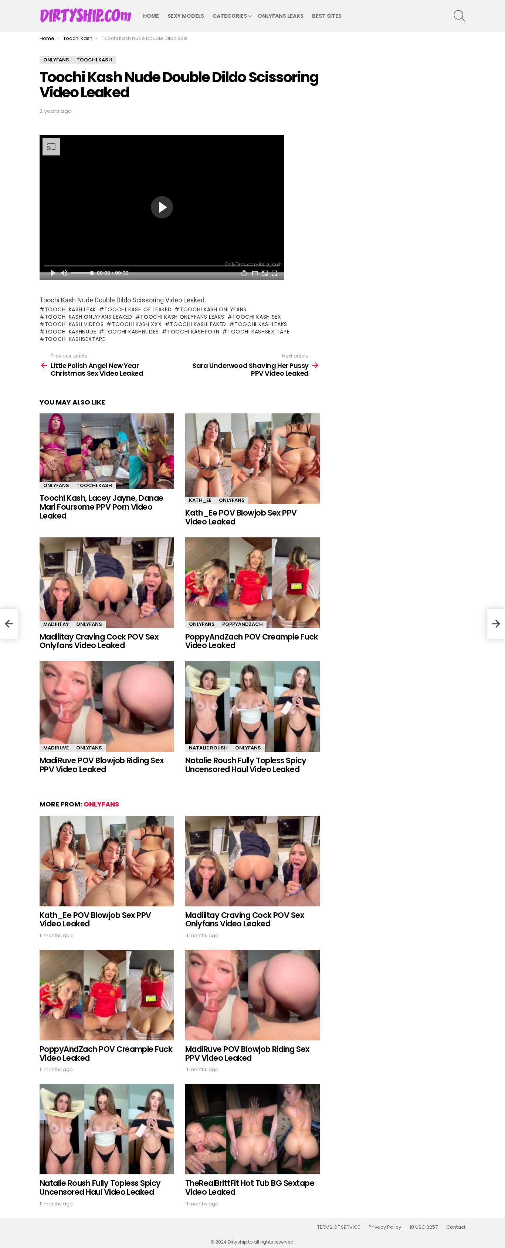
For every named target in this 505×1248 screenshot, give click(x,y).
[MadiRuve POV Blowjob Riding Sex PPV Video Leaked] (107, 706)
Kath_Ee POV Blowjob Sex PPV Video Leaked (241, 517)
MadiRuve (56, 747)
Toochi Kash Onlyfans (213, 309)
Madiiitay (56, 624)
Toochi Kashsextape (75, 339)
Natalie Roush (208, 747)
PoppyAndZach (242, 624)
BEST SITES (327, 16)
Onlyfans (56, 485)
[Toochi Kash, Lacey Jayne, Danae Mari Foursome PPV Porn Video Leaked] (107, 451)
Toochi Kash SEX (256, 317)
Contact (455, 1227)
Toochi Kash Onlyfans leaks (182, 317)
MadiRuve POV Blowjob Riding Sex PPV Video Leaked (102, 765)
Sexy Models (185, 16)
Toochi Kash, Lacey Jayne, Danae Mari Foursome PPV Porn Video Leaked (101, 507)
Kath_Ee (200, 500)
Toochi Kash (94, 485)
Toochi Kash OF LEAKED (138, 309)
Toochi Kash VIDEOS (74, 324)
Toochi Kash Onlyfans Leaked (88, 317)
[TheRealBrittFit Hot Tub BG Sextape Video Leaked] (252, 1129)
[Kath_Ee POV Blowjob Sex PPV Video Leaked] (252, 458)
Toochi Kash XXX (137, 324)
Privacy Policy (385, 1227)
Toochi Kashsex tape (258, 331)
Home (151, 16)
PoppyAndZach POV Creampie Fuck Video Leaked (251, 641)
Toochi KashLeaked (198, 324)
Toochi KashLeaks (260, 324)
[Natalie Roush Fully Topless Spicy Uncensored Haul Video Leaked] (252, 706)
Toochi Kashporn (193, 331)
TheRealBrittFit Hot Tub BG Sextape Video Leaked (249, 1187)
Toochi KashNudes (131, 331)
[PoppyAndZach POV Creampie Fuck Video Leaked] (252, 582)
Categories (230, 16)
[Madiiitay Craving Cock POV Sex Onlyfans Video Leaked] (107, 582)
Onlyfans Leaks (281, 16)
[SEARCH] (459, 16)
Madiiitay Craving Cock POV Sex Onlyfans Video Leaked (99, 641)
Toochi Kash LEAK (70, 309)
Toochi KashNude (70, 331)
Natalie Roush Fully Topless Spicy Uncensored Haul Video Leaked (245, 765)
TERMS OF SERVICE (338, 1227)
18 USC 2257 (424, 1227)
